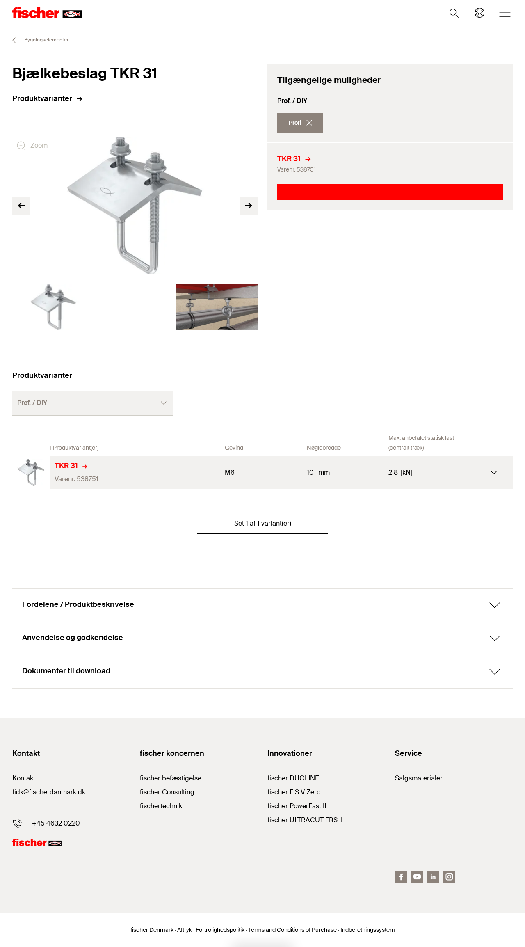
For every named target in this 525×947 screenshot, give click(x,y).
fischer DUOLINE (293, 778)
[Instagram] (449, 877)
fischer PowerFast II (296, 806)
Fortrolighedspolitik (220, 929)
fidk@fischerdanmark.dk (48, 792)
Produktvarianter (42, 98)
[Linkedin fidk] (433, 877)
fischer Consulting (167, 792)
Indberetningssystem (367, 929)
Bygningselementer (45, 40)
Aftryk (184, 929)
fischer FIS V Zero (293, 792)
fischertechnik (161, 806)
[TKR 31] (31, 472)
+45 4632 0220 (56, 823)
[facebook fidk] (401, 877)
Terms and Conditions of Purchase (292, 929)
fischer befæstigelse (170, 778)
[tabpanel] (53, 307)
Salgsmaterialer (419, 778)
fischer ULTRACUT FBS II (304, 820)
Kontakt (23, 778)
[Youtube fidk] (417, 877)
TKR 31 (289, 159)
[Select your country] (479, 12)
